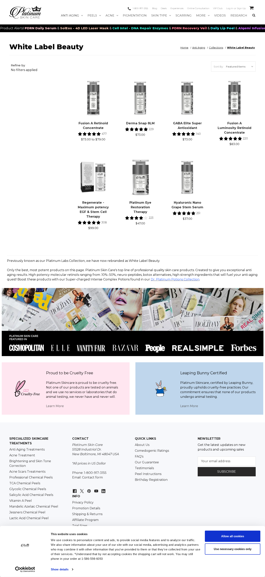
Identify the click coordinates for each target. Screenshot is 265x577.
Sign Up (241, 8)
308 (104, 222)
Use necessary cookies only (232, 548)
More (201, 15)
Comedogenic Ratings (152, 450)
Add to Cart (140, 101)
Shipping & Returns (87, 514)
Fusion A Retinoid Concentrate (93, 125)
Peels (92, 15)
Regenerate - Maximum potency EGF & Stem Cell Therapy (93, 209)
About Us (142, 445)
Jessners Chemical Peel (27, 512)
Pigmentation (135, 15)
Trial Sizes (79, 526)
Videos (220, 15)
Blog (154, 8)
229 (151, 129)
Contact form (92, 477)
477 (104, 134)
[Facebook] (74, 489)
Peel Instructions (148, 474)
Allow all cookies (232, 536)
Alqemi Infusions (239, 28)
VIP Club (218, 8)
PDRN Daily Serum (26, 28)
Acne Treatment (22, 455)
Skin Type (159, 15)
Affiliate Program (85, 520)
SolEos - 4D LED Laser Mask (70, 28)
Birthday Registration (151, 480)
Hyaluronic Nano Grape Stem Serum (187, 205)
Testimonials (144, 468)
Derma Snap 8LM (140, 123)
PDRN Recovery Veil (174, 28)
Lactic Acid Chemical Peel (29, 518)
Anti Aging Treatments (27, 449)
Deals (164, 8)
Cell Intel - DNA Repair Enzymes (126, 28)
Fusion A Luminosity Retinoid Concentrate (234, 127)
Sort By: (218, 66)
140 (198, 134)
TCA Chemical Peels (24, 483)
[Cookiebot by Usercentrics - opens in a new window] (25, 569)
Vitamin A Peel (20, 501)
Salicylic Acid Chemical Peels (31, 495)
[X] (81, 489)
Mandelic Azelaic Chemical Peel (33, 506)
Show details (59, 569)
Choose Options (93, 101)
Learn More (55, 406)
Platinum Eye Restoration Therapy (140, 207)
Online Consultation (198, 8)
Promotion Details (86, 508)
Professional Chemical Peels (31, 477)
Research (238, 15)
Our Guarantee (147, 462)
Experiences (177, 8)
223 (151, 218)
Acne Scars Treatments (27, 471)
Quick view (93, 93)
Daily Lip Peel (208, 28)
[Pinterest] (89, 489)
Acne (110, 15)
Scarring (183, 15)
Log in (229, 8)
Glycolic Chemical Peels (27, 489)
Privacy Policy (83, 502)
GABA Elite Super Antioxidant (187, 125)
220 (245, 138)
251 (198, 213)
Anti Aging (70, 15)
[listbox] (240, 66)
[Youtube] (96, 489)
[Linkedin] (103, 489)
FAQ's (139, 456)
